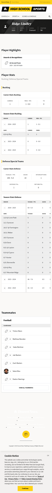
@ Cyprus (9, 252)
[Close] (48, 456)
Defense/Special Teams (18, 79)
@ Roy (8, 134)
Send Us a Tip (26, 427)
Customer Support (36, 424)
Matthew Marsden (18, 339)
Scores (29, 16)
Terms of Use (12, 417)
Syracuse (9, 223)
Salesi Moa (15, 371)
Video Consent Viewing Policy (32, 479)
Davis (7, 242)
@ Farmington (11, 228)
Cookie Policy (38, 417)
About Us (11, 424)
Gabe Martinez (16, 347)
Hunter (7, 257)
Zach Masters (16, 363)
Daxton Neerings (17, 379)
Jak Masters (15, 355)
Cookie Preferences (26, 420)
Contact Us (21, 424)
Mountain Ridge (11, 272)
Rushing (4, 79)
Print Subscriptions (45, 2)
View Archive (40, 427)
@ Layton (9, 247)
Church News (15, 2)
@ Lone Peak (10, 218)
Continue (25, 488)
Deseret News (5, 2)
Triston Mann (16, 331)
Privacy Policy (25, 417)
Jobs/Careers (13, 427)
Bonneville (9, 262)
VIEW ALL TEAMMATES (26, 388)
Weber (8, 232)
